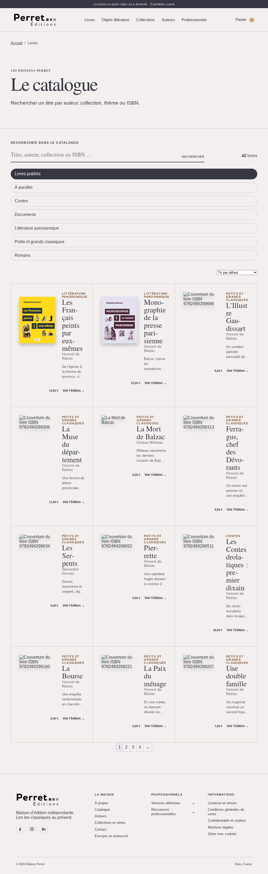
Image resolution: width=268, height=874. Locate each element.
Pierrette (151, 551)
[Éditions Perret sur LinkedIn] (44, 829)
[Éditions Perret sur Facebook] (20, 829)
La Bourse (72, 672)
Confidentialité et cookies (227, 820)
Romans (22, 255)
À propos (101, 803)
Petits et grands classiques (39, 241)
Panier (244, 20)
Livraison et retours (222, 803)
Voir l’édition (74, 390)
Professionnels (194, 20)
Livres (90, 20)
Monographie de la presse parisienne (155, 321)
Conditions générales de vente (226, 812)
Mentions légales (220, 827)
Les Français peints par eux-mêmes (72, 325)
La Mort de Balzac (151, 432)
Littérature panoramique (37, 228)
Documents (25, 214)
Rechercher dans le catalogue (45, 143)
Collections (145, 20)
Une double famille (236, 675)
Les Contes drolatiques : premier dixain (237, 564)
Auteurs (168, 20)
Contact (101, 829)
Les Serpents (69, 555)
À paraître (24, 187)
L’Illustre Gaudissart (236, 316)
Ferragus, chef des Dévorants (235, 448)
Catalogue (102, 810)
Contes (21, 201)
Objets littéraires (115, 20)
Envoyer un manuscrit (111, 836)
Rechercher (193, 156)
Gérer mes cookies (222, 834)
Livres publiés (28, 174)
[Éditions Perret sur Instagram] (32, 829)
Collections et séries (110, 823)
